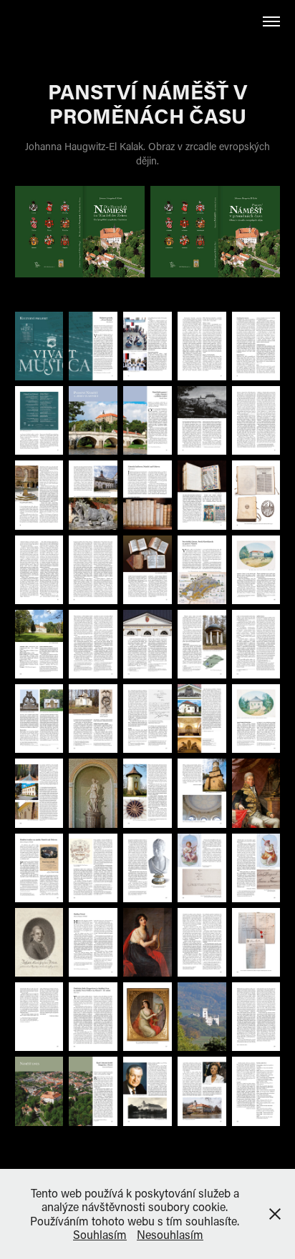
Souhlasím (100, 1234)
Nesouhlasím (170, 1234)
